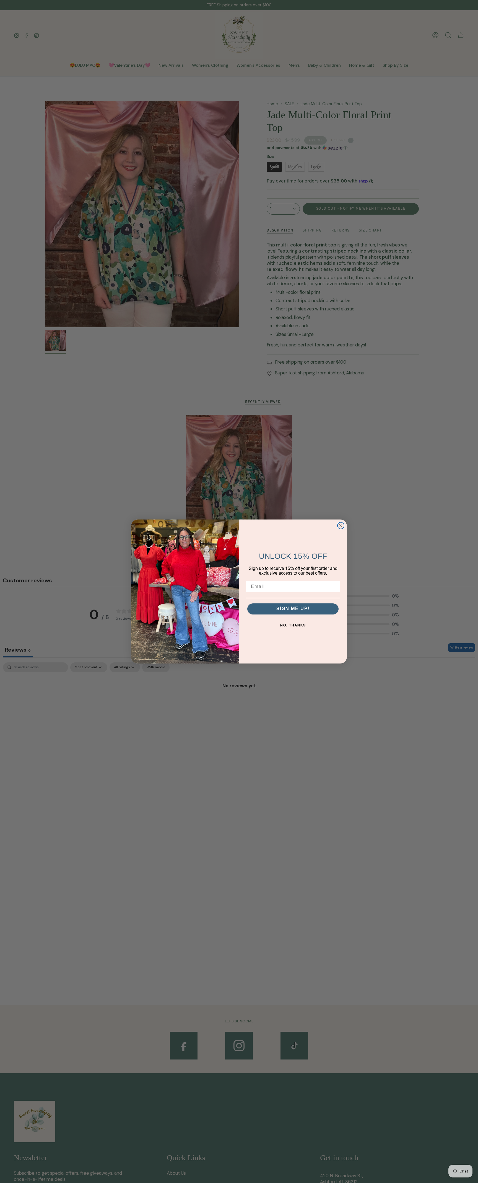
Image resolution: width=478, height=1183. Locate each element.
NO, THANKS (293, 625)
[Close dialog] (340, 525)
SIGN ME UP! (293, 609)
